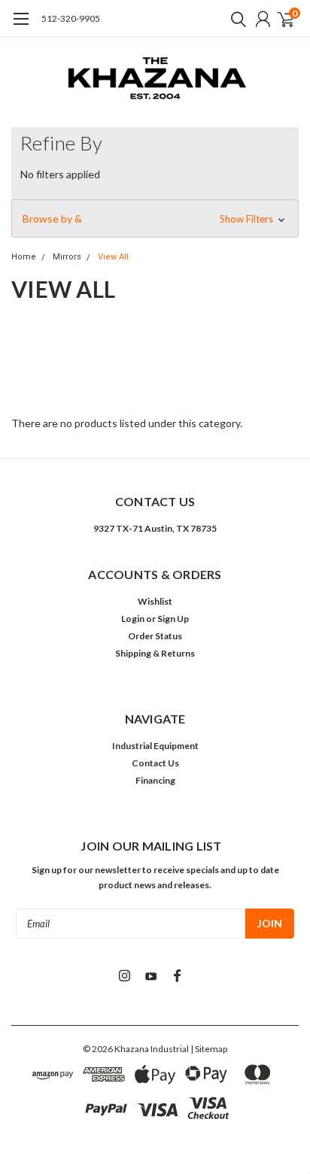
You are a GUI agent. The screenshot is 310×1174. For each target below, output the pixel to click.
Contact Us (155, 763)
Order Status (155, 636)
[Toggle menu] (20, 26)
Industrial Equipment (155, 745)
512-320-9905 (70, 18)
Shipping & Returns (155, 653)
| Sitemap (208, 1048)
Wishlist (155, 601)
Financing (155, 780)
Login (132, 618)
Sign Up (173, 618)
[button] (155, 218)
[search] (235, 19)
